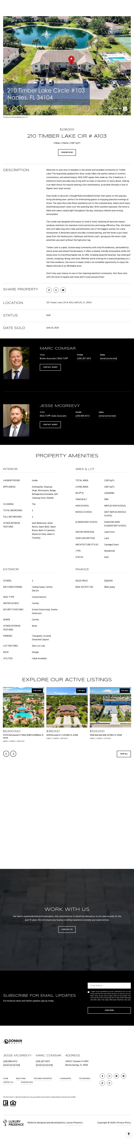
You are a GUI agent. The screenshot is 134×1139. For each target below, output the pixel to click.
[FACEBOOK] (102, 1076)
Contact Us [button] (67, 929)
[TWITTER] (109, 1083)
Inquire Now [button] (67, 152)
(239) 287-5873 (84, 358)
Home (5, 1078)
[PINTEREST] (123, 1076)
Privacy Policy (95, 1001)
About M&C (21, 1078)
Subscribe (109, 1010)
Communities (65, 1078)
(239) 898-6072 (83, 416)
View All (124, 753)
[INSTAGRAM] (109, 1076)
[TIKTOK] (102, 1083)
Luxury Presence (74, 1123)
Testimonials (84, 1078)
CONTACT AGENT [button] (50, 367)
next (20, 109)
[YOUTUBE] (116, 1076)
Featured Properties (43, 1078)
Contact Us (8, 1082)
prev (13, 109)
